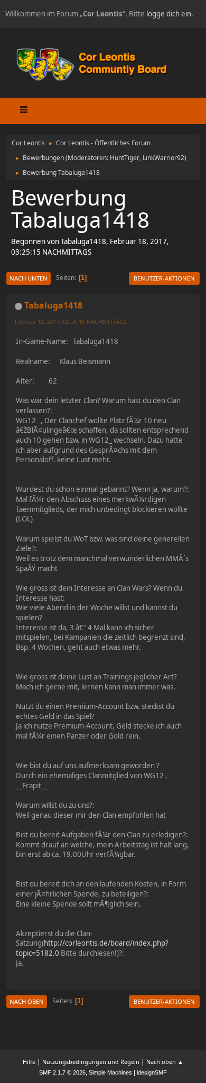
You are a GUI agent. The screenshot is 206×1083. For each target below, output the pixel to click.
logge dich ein (168, 13)
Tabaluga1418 (53, 305)
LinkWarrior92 (163, 157)
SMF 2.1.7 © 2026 (62, 1072)
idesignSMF (152, 1072)
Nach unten (29, 278)
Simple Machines (110, 1072)
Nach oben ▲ (164, 1062)
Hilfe (29, 1062)
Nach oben (27, 1001)
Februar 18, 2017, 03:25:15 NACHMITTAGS (71, 321)
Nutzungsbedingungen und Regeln (90, 1062)
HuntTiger (124, 157)
